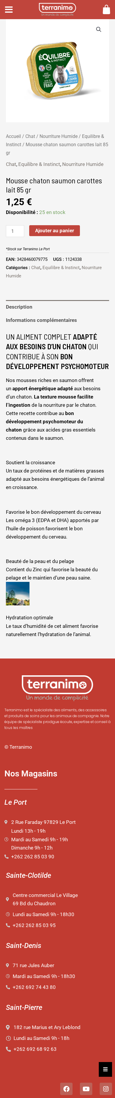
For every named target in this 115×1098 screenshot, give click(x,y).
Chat (30, 136)
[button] (98, 29)
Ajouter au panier (54, 230)
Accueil (13, 136)
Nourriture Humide (59, 136)
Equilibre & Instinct (39, 164)
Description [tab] (19, 307)
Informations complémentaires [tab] (41, 320)
